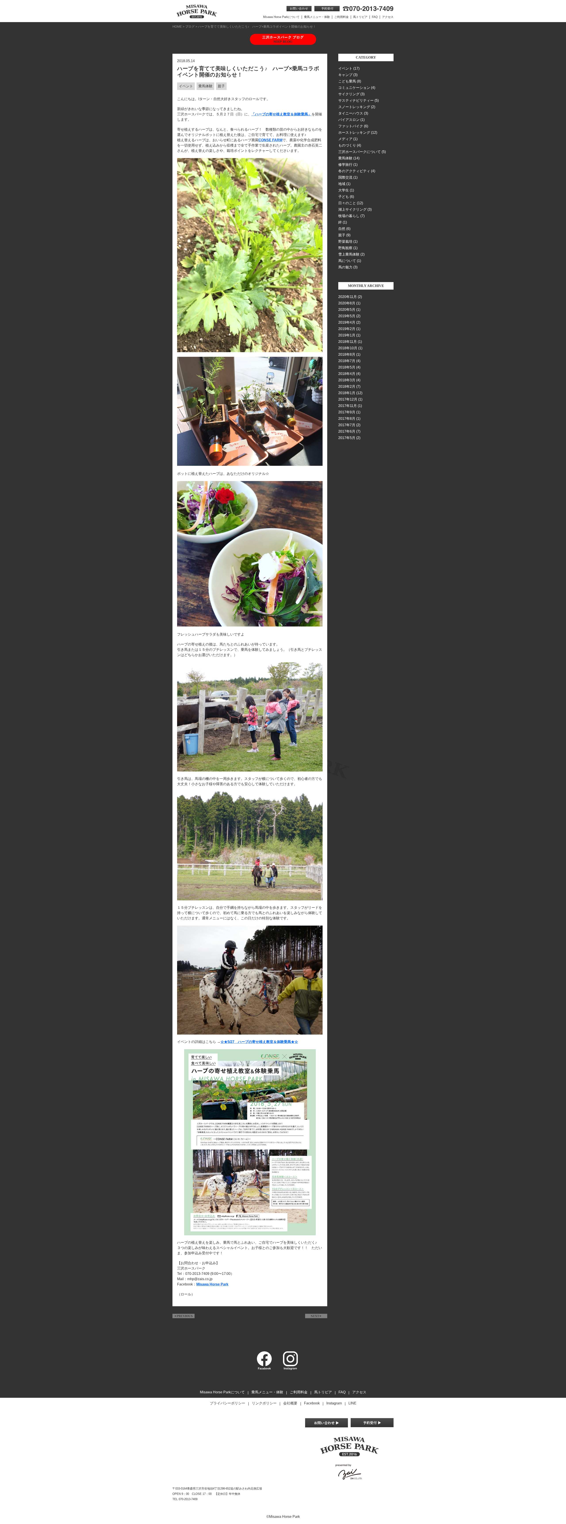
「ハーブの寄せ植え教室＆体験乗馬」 (281, 114)
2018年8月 (346, 354)
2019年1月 (346, 335)
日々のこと (347, 203)
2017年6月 (346, 431)
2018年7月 (346, 361)
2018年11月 (347, 342)
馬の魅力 (345, 267)
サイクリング (348, 94)
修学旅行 (345, 164)
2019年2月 (346, 329)
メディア (345, 139)
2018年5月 (346, 367)
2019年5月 (346, 316)
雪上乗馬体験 (348, 254)
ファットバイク (350, 126)
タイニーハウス (350, 113)
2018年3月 (346, 380)
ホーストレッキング (354, 132)
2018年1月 (346, 393)
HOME (177, 26)
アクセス (388, 17)
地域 (341, 184)
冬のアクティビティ (354, 171)
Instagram (334, 1403)
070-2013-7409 (188, 1499)
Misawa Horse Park (212, 1284)
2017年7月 (346, 425)
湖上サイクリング (352, 209)
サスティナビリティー (356, 100)
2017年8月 (346, 418)
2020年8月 (346, 303)
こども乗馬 (347, 81)
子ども (343, 197)
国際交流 (345, 177)
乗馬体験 (345, 158)
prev (183, 1316)
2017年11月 (347, 406)
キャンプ (345, 75)
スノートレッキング (354, 107)
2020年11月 (347, 297)
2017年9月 (346, 412)
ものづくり (347, 145)
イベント (345, 68)
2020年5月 (346, 309)
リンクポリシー (264, 1403)
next (316, 1316)
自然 (341, 229)
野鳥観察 (345, 248)
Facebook (312, 1403)
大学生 (343, 190)
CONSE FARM (270, 140)
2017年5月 (346, 438)
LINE (352, 1403)
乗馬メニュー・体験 (317, 17)
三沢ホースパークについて (359, 152)
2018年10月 (347, 348)
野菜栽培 (345, 241)
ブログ (190, 26)
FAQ (375, 17)
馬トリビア (360, 17)
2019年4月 (346, 322)
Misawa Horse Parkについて (281, 17)
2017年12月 (347, 399)
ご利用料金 (341, 17)
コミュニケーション (354, 88)
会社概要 (290, 1403)
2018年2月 (346, 386)
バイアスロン (348, 120)
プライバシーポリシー (227, 1403)
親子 (341, 235)
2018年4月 (346, 374)
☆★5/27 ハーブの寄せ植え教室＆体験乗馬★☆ (259, 1042)
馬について (347, 261)
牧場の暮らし (348, 216)
